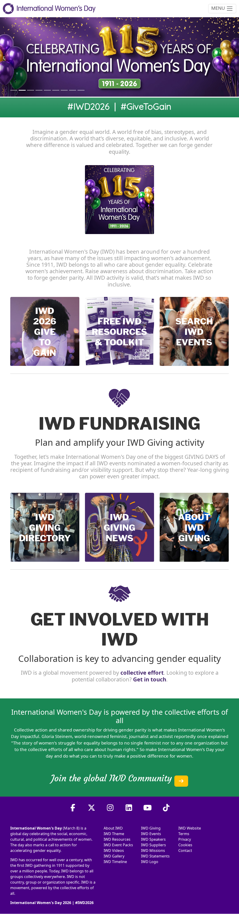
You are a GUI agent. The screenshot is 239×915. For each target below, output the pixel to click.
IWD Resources (117, 839)
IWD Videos (114, 850)
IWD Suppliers (153, 844)
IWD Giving (151, 828)
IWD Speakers (153, 839)
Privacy (184, 839)
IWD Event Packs (118, 844)
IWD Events (151, 833)
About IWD (113, 828)
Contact (185, 850)
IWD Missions (153, 850)
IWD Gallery (114, 856)
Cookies (185, 844)
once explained (212, 736)
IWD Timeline (115, 861)
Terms (183, 833)
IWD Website (189, 828)
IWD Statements (155, 856)
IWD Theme (114, 833)
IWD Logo (149, 861)
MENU (218, 8)
